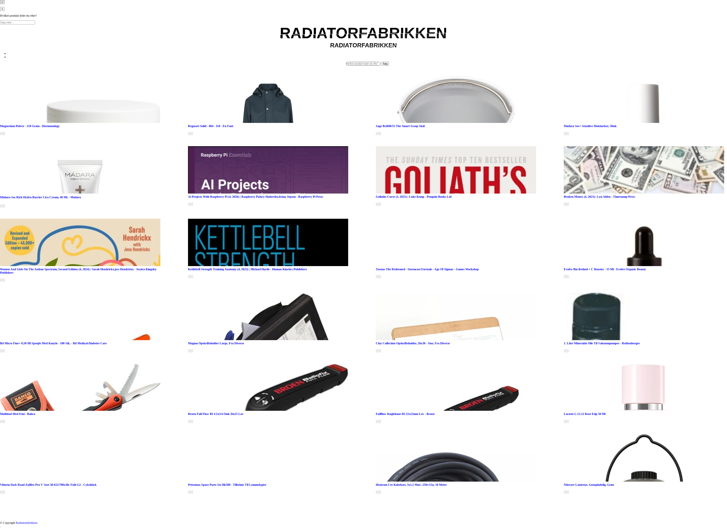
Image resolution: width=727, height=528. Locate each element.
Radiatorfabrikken (26, 522)
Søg (385, 63)
